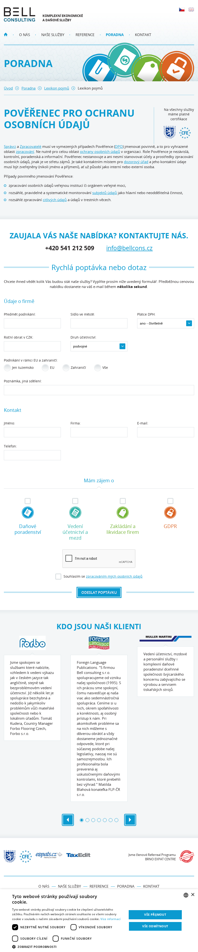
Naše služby (52, 34)
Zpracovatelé (30, 146)
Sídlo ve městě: (83, 315)
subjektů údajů (104, 192)
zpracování (25, 151)
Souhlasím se (103, 576)
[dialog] (99, 920)
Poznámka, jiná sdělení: (23, 381)
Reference (85, 34)
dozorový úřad (136, 161)
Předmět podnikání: (20, 315)
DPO (119, 146)
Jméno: (9, 423)
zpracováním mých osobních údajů (114, 576)
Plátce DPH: (146, 315)
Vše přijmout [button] (155, 915)
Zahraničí (78, 367)
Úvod (8, 88)
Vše (105, 367)
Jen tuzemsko (23, 367)
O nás (24, 34)
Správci (10, 146)
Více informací (110, 919)
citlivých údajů (55, 199)
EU (52, 367)
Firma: (76, 423)
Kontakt (143, 34)
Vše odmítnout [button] (155, 926)
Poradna (115, 34)
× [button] (192, 895)
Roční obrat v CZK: (18, 338)
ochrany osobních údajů (100, 151)
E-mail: (142, 423)
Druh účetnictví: (83, 338)
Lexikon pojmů (56, 88)
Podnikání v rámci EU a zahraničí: (31, 361)
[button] (68, 946)
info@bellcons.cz (129, 248)
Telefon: (10, 446)
